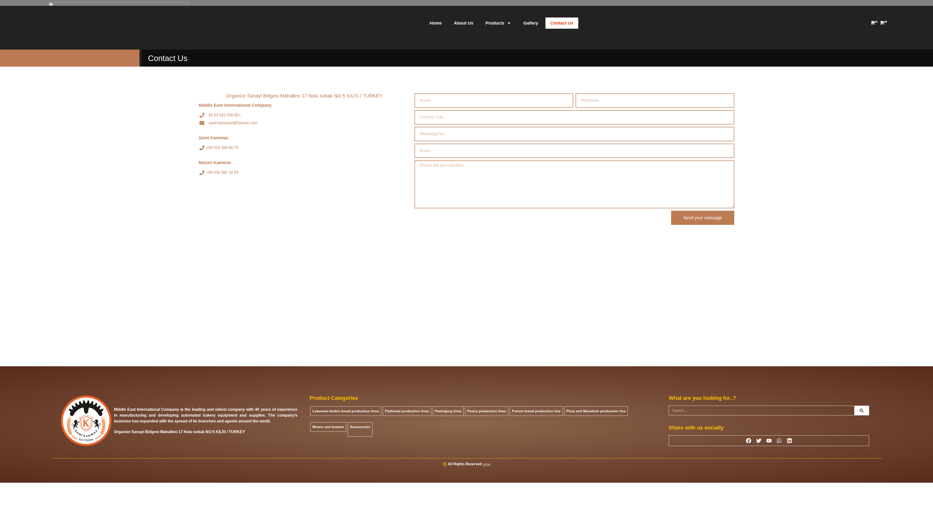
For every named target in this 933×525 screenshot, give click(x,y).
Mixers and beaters (328, 427)
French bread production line (536, 411)
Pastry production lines (486, 411)
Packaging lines (448, 411)
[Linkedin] (789, 440)
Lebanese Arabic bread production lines (345, 411)
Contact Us (561, 23)
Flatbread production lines (407, 411)
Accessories (360, 427)
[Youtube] (769, 440)
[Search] (861, 410)
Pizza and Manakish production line (596, 411)
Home (436, 23)
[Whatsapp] (779, 440)
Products (494, 23)
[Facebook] (748, 440)
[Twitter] (758, 440)
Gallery (530, 23)
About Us (463, 23)
